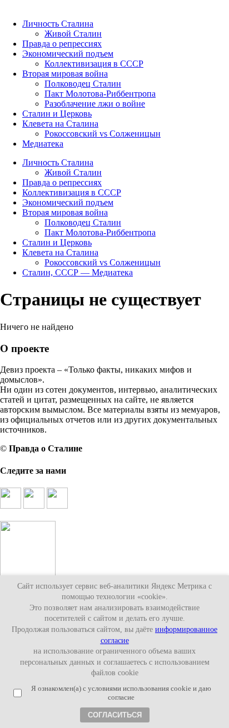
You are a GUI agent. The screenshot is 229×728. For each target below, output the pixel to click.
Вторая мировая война (65, 73)
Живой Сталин (73, 33)
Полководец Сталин (82, 83)
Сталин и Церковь (57, 113)
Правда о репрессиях (62, 43)
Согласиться (115, 715)
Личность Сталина (57, 23)
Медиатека (42, 143)
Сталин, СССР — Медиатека (77, 272)
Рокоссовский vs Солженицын (102, 133)
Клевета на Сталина (60, 123)
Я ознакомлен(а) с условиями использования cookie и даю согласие (121, 692)
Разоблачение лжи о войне (94, 103)
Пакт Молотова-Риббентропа (100, 93)
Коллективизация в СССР (93, 63)
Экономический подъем (67, 53)
